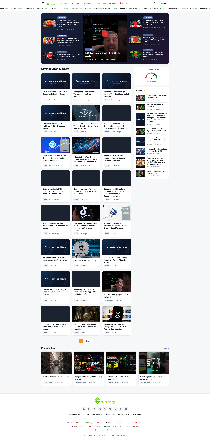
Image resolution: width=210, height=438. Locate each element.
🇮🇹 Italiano (127, 426)
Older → (89, 341)
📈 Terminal (101, 3)
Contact (86, 414)
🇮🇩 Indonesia (139, 423)
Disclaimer (137, 414)
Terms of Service (124, 414)
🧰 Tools (113, 3)
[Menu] (43, 3)
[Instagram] (100, 409)
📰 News (64, 3)
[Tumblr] (121, 409)
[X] (84, 409)
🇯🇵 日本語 (74, 426)
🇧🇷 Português (90, 423)
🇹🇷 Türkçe (100, 423)
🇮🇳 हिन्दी (99, 426)
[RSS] (105, 409)
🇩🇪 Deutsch (109, 423)
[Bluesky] (126, 409)
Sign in (164, 3)
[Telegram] (110, 409)
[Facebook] (89, 409)
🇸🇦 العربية (107, 426)
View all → (165, 348)
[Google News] (94, 409)
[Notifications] (154, 3)
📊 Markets (88, 3)
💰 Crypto (76, 3)
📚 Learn (124, 3)
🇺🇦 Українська (111, 430)
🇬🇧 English (70, 423)
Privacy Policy (110, 414)
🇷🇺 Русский (129, 423)
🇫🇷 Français (119, 423)
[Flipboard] (115, 409)
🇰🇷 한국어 (83, 426)
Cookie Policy (97, 414)
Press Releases (74, 414)
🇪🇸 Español (79, 423)
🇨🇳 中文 (91, 426)
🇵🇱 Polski (135, 426)
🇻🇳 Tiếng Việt (117, 426)
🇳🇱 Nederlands (99, 430)
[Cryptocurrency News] (52, 3)
